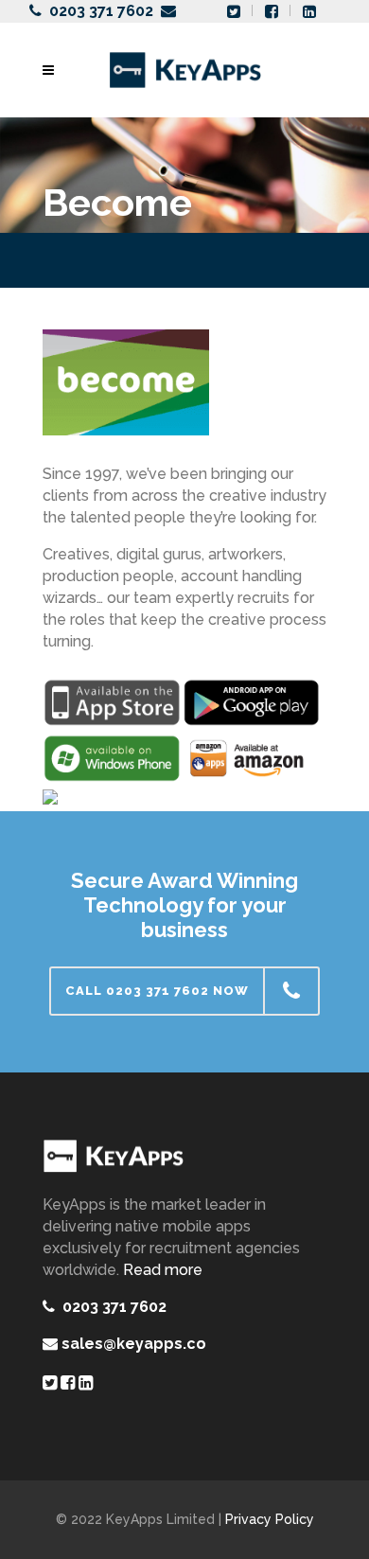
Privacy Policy (269, 1519)
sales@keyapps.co (134, 1344)
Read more (162, 1270)
